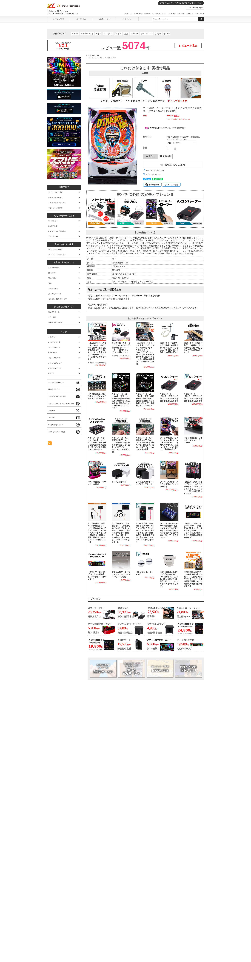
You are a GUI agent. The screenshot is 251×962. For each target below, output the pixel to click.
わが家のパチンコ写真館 (57, 396)
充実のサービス (103, 668)
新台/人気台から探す (55, 197)
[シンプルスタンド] (121, 470)
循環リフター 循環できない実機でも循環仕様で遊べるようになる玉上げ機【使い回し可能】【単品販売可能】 (169, 347)
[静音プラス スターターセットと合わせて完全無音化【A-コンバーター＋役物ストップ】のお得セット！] (121, 331)
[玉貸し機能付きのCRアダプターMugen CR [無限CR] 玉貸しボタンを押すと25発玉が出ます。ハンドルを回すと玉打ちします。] (169, 560)
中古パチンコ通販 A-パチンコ (57, 11)
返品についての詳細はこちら (155, 170)
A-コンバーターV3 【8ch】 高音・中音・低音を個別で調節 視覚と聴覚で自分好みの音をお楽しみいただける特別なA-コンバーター (121, 401)
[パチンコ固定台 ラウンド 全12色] (97, 470)
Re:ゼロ (118, 34)
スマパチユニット (87, 34)
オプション (127, 19)
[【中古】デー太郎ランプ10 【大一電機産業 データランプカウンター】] (97, 560)
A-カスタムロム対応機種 (57, 231)
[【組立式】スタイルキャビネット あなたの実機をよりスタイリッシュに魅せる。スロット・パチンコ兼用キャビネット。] (193, 470)
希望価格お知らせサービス (57, 299)
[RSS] (50, 444)
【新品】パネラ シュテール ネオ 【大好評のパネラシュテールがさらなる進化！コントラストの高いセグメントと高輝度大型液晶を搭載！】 (193, 530)
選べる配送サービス (131, 668)
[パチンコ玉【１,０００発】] (145, 560)
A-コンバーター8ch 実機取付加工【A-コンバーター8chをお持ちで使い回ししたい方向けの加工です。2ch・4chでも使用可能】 (121, 445)
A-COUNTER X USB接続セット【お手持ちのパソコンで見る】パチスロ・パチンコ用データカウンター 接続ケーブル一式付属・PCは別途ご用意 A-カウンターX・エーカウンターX (121, 533)
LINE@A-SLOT (53, 389)
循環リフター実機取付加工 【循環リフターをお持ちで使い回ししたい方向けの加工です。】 (193, 347)
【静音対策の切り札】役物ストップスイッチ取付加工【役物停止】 (97, 396)
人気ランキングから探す (57, 203)
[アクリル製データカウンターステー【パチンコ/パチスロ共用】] (121, 560)
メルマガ (51, 418)
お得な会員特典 (53, 268)
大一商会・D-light (110, 58)
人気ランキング (104, 19)
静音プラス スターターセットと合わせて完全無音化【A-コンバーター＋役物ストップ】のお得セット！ (121, 347)
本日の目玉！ (53, 221)
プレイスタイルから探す (57, 255)
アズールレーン (146, 34)
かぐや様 (158, 34)
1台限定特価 (52, 226)
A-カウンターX (54, 342)
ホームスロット (54, 347)
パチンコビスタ (54, 358)
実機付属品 (52, 278)
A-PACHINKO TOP (92, 55)
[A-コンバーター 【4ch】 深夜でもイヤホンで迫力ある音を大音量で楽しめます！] (193, 382)
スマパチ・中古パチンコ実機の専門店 (62, 13)
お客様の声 (189, 13)
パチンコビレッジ (55, 363)
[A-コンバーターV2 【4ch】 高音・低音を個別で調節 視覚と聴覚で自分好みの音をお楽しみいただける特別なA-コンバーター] (145, 382)
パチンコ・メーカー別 (95, 58)
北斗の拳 (167, 34)
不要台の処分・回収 (55, 322)
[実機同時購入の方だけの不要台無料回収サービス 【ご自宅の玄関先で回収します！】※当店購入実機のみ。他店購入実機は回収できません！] (193, 560)
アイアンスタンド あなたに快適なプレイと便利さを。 (169, 484)
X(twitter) (51, 411)
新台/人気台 (81, 19)
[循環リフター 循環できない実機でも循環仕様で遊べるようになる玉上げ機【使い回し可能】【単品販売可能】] (169, 331)
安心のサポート (53, 312)
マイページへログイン (159, 13)
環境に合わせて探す (55, 249)
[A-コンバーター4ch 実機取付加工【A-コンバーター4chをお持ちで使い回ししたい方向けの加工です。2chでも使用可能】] (145, 426)
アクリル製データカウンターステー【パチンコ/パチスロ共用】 (121, 574)
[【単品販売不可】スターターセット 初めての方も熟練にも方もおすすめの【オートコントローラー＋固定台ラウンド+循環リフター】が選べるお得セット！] (97, 331)
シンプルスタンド (119, 482)
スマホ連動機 (53, 236)
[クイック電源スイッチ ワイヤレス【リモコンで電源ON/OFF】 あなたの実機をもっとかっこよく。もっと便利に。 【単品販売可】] (169, 426)
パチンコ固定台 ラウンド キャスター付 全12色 (193, 440)
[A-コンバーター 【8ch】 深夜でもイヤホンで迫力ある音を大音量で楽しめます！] (169, 382)
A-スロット (52, 337)
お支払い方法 (160, 668)
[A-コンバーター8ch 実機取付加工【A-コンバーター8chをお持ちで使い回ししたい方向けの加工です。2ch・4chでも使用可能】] (121, 426)
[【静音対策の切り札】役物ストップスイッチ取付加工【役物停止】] (97, 382)
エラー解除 (52, 317)
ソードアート (108, 34)
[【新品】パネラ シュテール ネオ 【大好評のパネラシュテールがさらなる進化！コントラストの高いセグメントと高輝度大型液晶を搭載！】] (193, 512)
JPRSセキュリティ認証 (56, 432)
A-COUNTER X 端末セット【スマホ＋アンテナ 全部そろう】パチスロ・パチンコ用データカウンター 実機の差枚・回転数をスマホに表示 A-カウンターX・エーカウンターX (145, 533)
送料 (50, 283)
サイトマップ (199, 13)
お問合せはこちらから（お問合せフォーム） (181, 3)
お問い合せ (180, 13)
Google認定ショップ (55, 425)
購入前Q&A (52, 273)
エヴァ (98, 34)
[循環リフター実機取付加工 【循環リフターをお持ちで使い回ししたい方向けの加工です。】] (193, 331)
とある (126, 34)
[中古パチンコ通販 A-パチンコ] (63, 8)
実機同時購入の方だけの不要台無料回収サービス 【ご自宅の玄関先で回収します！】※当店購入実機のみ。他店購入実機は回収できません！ (193, 579)
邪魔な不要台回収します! (188, 668)
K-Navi (51, 373)
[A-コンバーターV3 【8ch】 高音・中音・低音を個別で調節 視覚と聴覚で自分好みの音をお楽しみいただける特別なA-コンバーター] (121, 382)
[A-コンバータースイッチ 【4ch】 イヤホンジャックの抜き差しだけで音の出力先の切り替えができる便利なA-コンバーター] (97, 426)
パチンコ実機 (58, 19)
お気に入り (128, 13)
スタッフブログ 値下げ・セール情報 (61, 404)
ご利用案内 (171, 13)
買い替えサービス (54, 294)
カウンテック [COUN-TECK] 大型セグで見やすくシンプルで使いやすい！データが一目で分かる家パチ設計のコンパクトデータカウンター (169, 530)
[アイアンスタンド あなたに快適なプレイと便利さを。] (169, 470)
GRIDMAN (134, 34)
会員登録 (147, 13)
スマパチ (75, 34)
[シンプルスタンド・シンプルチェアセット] (145, 470)
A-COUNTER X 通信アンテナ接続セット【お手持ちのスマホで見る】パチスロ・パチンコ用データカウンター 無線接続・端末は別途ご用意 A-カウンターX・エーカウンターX (97, 533)
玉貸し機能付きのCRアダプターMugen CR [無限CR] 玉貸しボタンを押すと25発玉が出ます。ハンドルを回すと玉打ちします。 (169, 579)
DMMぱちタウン (54, 368)
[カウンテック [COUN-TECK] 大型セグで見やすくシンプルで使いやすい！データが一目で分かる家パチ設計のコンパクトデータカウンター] (169, 512)
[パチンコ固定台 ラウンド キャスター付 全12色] (193, 426)
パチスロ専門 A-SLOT (56, 382)
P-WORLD (52, 353)
